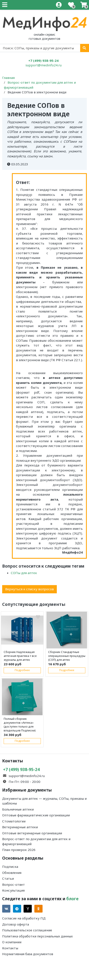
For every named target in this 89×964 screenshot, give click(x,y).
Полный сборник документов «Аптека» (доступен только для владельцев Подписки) (20, 724)
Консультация (13, 890)
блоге (72, 898)
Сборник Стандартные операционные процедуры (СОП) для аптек (66, 656)
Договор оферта (15, 924)
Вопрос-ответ (13, 884)
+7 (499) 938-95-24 (43, 60)
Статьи (8, 878)
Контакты (10, 948)
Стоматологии (13, 821)
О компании (11, 942)
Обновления (11, 872)
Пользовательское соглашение (27, 930)
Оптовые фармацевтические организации (36, 815)
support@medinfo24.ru (43, 65)
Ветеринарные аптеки (20, 827)
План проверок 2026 (18, 849)
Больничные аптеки (18, 809)
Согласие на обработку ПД (24, 918)
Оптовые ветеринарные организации (32, 833)
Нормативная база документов (27, 954)
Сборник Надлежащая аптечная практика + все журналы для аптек (20, 656)
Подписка (10, 866)
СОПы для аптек (24, 573)
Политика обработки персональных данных (37, 936)
